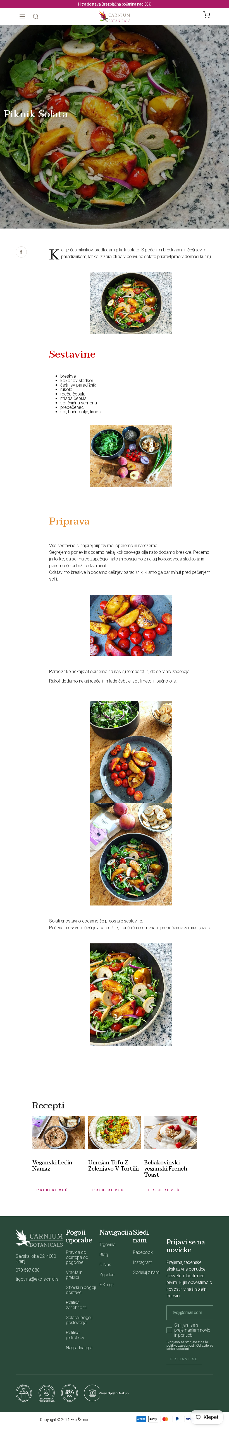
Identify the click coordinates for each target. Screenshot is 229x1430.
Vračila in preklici (74, 1275)
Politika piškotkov (75, 1335)
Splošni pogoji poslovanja (79, 1320)
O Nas (105, 1264)
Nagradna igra (79, 1347)
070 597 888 (27, 1270)
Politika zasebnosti (76, 1305)
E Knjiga (106, 1284)
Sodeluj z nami (146, 1272)
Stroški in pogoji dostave (81, 1290)
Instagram (142, 1262)
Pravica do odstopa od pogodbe (77, 1257)
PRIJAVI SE (184, 1359)
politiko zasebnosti (180, 1346)
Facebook (142, 1252)
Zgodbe (107, 1274)
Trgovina (107, 1244)
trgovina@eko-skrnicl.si (37, 1279)
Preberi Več (52, 1190)
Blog (103, 1254)
